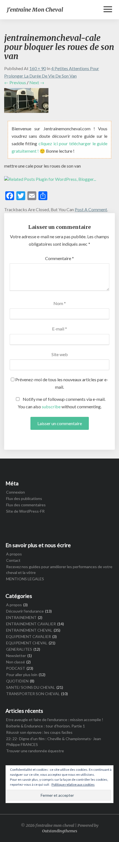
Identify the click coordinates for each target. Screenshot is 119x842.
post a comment (91, 209)
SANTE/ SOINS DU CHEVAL (30, 687)
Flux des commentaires (26, 504)
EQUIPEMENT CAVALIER (28, 636)
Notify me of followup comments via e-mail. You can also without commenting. (62, 402)
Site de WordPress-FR (25, 511)
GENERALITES (19, 649)
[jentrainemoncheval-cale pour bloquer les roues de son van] (26, 102)
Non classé (15, 662)
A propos (14, 554)
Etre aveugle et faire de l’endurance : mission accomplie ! (54, 719)
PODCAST (15, 668)
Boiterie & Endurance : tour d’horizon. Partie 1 (45, 726)
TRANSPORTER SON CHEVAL (33, 693)
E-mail (59, 328)
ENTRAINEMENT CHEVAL (29, 630)
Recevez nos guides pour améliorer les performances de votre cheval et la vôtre (59, 569)
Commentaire (59, 258)
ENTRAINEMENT (21, 617)
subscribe (51, 406)
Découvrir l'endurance (25, 611)
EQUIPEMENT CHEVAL (26, 642)
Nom (59, 303)
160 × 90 (37, 68)
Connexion (15, 492)
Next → (36, 82)
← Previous (15, 82)
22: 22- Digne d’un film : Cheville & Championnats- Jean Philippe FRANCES (53, 741)
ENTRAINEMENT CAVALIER (31, 623)
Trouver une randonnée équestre (35, 750)
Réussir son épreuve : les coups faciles (39, 732)
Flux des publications (24, 498)
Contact (13, 560)
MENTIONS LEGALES (25, 578)
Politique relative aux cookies (73, 784)
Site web (59, 354)
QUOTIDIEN (17, 681)
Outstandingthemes (59, 830)
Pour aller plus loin (21, 674)
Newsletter (16, 655)
